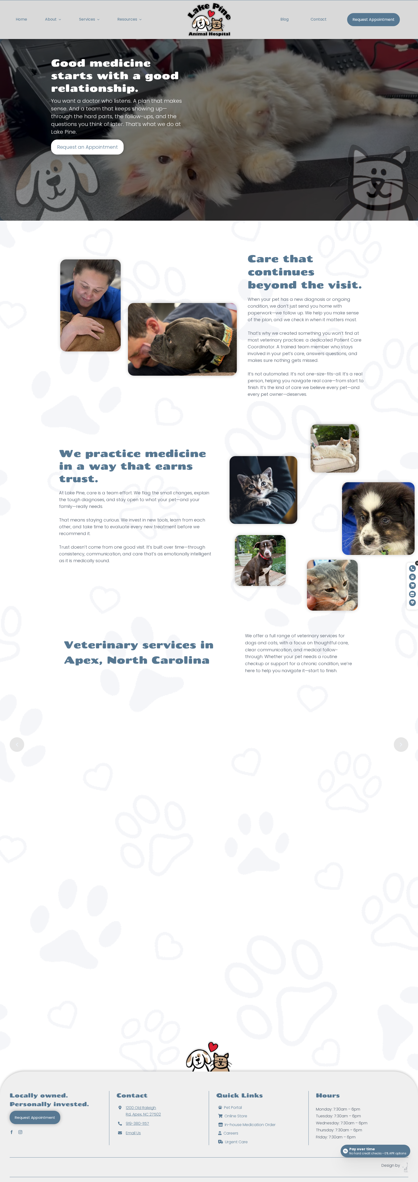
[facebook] (12, 1131)
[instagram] (20, 1131)
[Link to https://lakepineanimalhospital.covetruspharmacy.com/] (412, 585)
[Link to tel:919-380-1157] (412, 568)
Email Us (133, 1133)
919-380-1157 (137, 1123)
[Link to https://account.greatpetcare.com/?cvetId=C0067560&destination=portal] (412, 577)
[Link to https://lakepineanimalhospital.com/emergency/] (412, 602)
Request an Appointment (87, 147)
